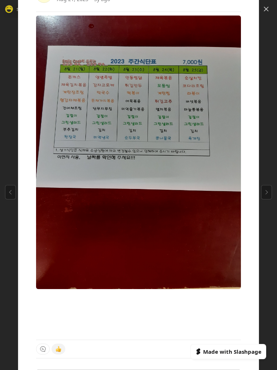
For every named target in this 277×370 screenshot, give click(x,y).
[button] (266, 9)
